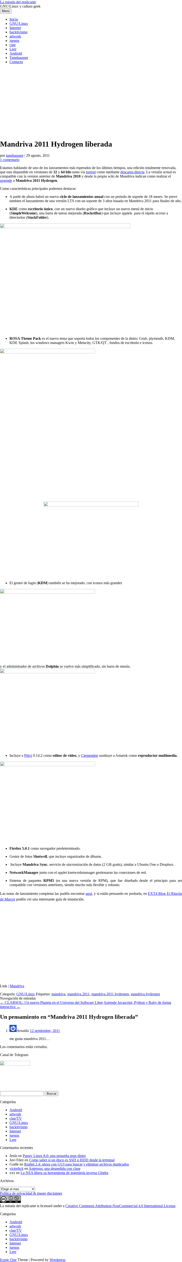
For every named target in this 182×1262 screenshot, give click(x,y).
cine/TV (15, 1118)
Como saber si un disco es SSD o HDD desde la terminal (71, 1160)
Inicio (13, 19)
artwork (15, 36)
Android (15, 53)
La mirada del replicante (18, 2)
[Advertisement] (91, 101)
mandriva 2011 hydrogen (110, 994)
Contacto (16, 62)
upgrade (6, 180)
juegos (14, 41)
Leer (12, 49)
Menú (5, 11)
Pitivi (28, 755)
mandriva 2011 (78, 994)
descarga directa (132, 172)
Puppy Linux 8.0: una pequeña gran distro (54, 1156)
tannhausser (14, 155)
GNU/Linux (18, 24)
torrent (91, 172)
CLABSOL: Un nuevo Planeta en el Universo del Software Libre (51, 1003)
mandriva (58, 994)
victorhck (16, 1168)
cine (12, 45)
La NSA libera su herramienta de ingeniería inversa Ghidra (64, 1173)
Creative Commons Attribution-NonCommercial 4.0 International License (120, 1206)
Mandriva (17, 986)
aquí (89, 894)
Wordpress (57, 1260)
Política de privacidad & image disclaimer (31, 1193)
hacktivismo (18, 32)
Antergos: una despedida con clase (54, 1168)
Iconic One (8, 1260)
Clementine (89, 755)
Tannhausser (18, 58)
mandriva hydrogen (145, 994)
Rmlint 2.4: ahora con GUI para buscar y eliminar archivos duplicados (76, 1164)
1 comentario (9, 160)
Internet (15, 28)
